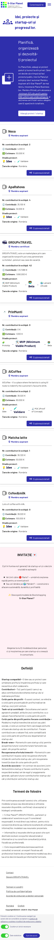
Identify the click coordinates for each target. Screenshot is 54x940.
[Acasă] (4, 5)
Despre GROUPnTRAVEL (17, 877)
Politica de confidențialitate (19, 891)
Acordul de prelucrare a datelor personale (24, 895)
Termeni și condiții (14, 887)
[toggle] (5, 927)
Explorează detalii (39, 173)
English (21, 905)
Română (10, 905)
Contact (10, 872)
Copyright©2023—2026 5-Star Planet (22, 910)
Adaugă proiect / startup (31, 113)
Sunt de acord (31, 935)
